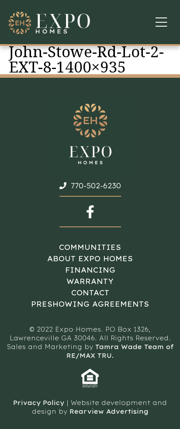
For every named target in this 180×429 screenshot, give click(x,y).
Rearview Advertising (109, 411)
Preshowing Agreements (90, 304)
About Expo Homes (90, 258)
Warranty (90, 281)
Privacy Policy (38, 403)
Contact (90, 292)
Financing (90, 270)
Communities (90, 247)
